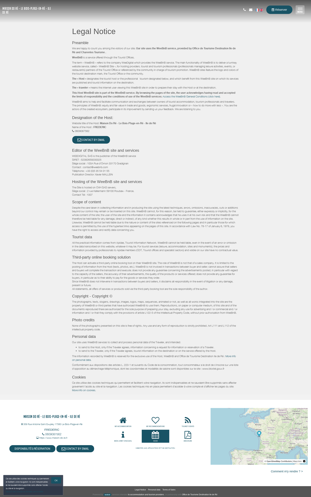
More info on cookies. (84, 390)
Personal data (154, 490)
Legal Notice (140, 490)
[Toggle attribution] (304, 461)
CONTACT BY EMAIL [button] (93, 140)
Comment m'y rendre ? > (287, 471)
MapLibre (297, 461)
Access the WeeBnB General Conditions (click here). (192, 96)
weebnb (107, 495)
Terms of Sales (168, 490)
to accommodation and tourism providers (146, 494)
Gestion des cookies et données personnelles (24, 491)
